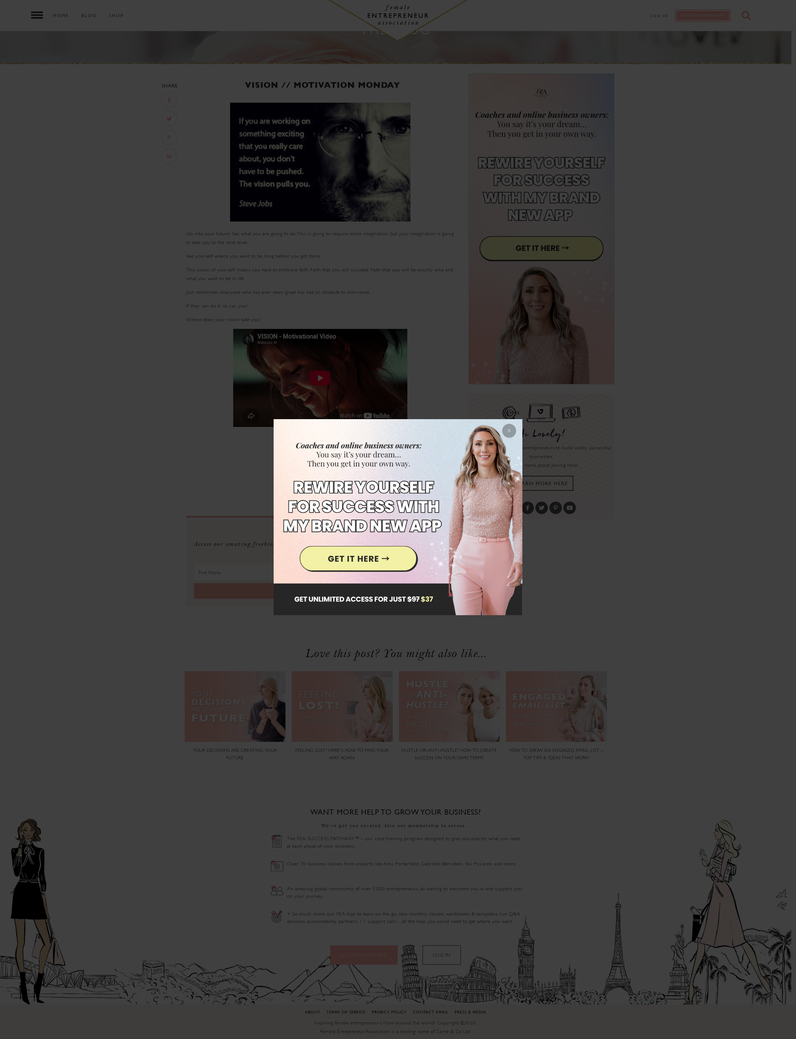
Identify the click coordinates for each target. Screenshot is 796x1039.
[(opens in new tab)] (398, 519)
